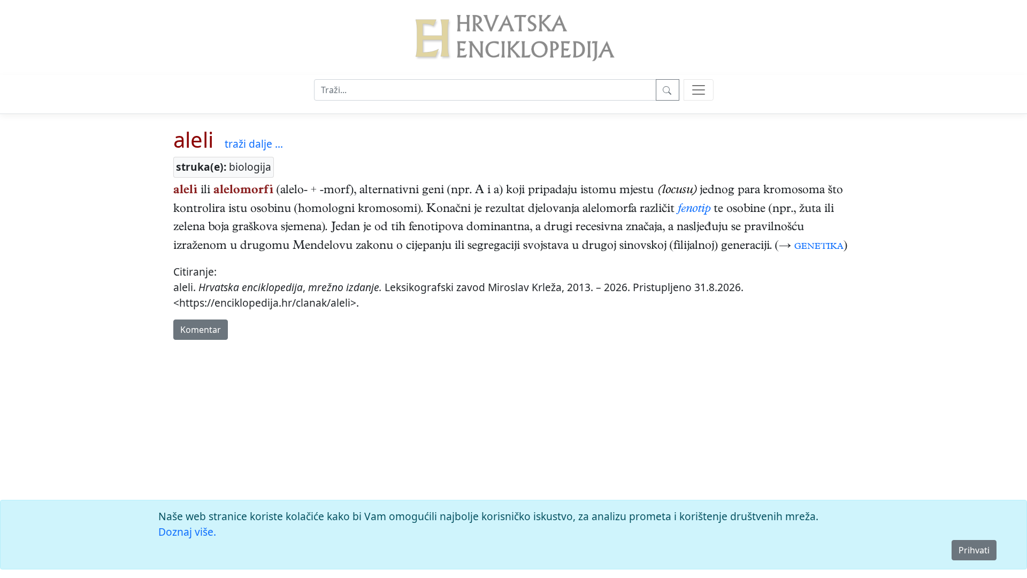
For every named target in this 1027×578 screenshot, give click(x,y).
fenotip (694, 209)
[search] (699, 90)
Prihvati (974, 550)
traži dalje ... (254, 143)
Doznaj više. (187, 531)
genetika (819, 246)
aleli (193, 139)
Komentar (200, 330)
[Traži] (667, 90)
